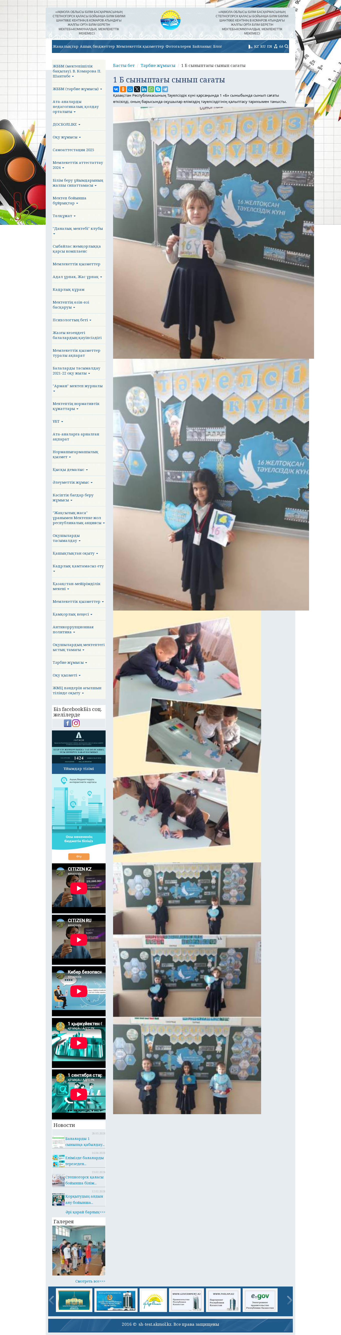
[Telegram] (165, 89)
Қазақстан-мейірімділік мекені (76, 586)
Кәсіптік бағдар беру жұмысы (73, 497)
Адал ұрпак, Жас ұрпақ (76, 276)
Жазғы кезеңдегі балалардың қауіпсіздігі (77, 335)
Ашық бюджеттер (97, 46)
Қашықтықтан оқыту (74, 553)
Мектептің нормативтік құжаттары (76, 406)
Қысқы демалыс (69, 469)
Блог (217, 46)
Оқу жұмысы (65, 136)
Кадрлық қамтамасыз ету (78, 565)
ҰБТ (57, 421)
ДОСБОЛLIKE (65, 124)
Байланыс (202, 46)
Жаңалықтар (65, 46)
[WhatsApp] (151, 89)
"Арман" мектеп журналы (78, 385)
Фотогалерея (178, 46)
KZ (256, 46)
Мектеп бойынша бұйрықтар (69, 200)
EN (269, 46)
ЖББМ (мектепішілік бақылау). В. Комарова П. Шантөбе (77, 70)
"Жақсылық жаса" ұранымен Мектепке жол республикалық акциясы (77, 517)
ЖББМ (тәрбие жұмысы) (76, 88)
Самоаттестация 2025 (73, 149)
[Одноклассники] (123, 89)
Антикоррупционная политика (73, 629)
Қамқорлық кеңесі (71, 614)
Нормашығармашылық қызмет (75, 454)
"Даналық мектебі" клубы (78, 228)
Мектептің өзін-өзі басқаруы (71, 305)
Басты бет (124, 65)
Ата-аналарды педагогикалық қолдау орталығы (76, 106)
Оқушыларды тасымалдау (66, 538)
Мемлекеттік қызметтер (140, 46)
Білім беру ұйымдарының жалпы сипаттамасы (78, 183)
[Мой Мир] (130, 89)
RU (263, 46)
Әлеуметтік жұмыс (71, 482)
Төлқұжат (63, 215)
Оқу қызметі (65, 674)
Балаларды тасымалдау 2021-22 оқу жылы (76, 370)
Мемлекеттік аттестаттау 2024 (78, 165)
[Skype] (158, 89)
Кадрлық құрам (68, 289)
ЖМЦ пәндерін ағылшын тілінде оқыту (77, 690)
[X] (137, 89)
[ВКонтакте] (116, 89)
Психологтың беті (71, 319)
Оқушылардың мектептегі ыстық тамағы (79, 647)
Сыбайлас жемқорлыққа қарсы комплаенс (77, 249)
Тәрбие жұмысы (69, 662)
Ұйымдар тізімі (79, 768)
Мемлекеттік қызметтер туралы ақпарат (76, 353)
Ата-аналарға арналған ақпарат (76, 436)
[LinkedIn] (144, 89)
